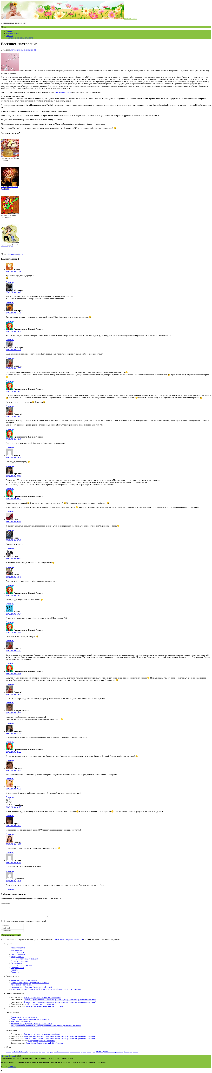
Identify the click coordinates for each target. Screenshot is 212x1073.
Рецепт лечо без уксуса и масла (24, 980)
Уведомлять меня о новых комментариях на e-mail (25, 921)
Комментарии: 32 (28, 50)
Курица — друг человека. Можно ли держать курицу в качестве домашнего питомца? (60, 1000)
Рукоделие (15, 972)
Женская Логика (130, 19)
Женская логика (12, 33)
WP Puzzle (12, 1067)
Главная (9, 31)
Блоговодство (15, 50)
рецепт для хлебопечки (72, 1052)
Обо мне (9, 36)
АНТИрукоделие (18, 948)
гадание (35, 1052)
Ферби (121, 1052)
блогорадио (12, 254)
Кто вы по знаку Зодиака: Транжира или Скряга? (31, 987)
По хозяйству (16, 963)
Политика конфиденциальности (19, 38)
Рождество (42, 1052)
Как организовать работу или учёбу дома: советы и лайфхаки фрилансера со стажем (46, 989)
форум (31, 1052)
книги (110, 1052)
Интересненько (17, 957)
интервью (115, 1052)
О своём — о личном (19, 961)
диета (51, 1052)
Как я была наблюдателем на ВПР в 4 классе (44, 1006)
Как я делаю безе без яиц (21, 985)
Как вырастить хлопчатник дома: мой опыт (42, 998)
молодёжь (25, 1052)
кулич (47, 1052)
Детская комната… (19, 954)
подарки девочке (86, 1052)
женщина (17, 1051)
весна (20, 254)
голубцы (135, 1052)
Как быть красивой (63, 92)
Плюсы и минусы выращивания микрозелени (30, 983)
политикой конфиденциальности (69, 939)
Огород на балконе (24, 965)
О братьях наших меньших (27, 959)
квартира (8, 1052)
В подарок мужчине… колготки (41, 1004)
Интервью (20, 952)
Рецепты (14, 970)
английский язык (59, 1052)
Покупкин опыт (17, 968)
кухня (93, 1052)
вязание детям (102, 1052)
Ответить (10, 282)
